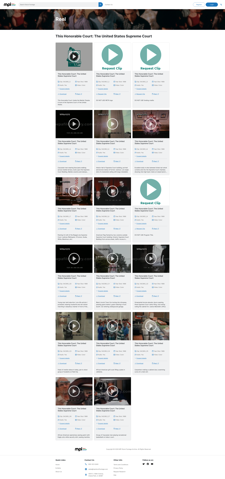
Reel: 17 (79, 94)
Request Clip (102, 94)
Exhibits (58, 468)
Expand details (65, 89)
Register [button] (199, 4)
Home (58, 464)
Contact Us (108, 4)
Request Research (119, 471)
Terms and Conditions (121, 464)
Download (63, 94)
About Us (59, 471)
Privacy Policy (118, 468)
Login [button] (212, 4)
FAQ (115, 475)
